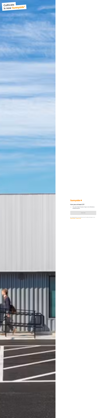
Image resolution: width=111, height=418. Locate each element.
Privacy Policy (72, 218)
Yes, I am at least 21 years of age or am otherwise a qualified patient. (84, 207)
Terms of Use (78, 218)
